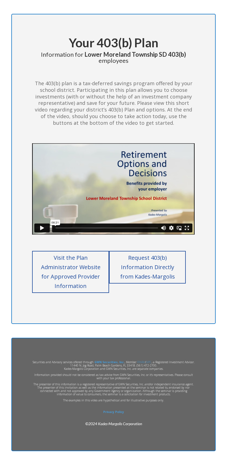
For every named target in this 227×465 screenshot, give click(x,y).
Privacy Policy (113, 412)
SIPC (148, 362)
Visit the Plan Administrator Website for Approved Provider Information (70, 272)
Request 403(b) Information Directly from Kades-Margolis (147, 267)
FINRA (141, 362)
